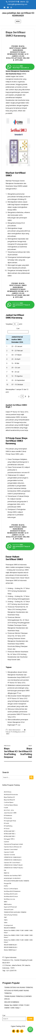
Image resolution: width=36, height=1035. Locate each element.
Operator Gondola (9, 854)
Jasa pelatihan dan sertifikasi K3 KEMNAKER (18, 14)
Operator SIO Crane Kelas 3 (12, 862)
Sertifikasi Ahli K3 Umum (11, 896)
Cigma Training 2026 (18, 1026)
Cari (3, 1015)
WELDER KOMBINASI (9, 928)
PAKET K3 (6, 873)
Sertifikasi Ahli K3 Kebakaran (12, 891)
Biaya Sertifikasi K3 (9, 800)
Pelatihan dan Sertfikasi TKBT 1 (13, 875)
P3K (5, 870)
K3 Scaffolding (8, 826)
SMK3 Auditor (8, 904)
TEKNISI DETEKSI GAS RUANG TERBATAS (15, 912)
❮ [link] (19, 396)
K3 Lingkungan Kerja (10, 821)
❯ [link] (28, 396)
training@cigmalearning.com (17, 4)
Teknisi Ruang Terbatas (10, 915)
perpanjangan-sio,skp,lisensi (12, 878)
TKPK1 (5, 922)
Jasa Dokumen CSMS (10, 813)
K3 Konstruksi (8, 818)
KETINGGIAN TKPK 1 (9, 836)
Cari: (18, 328)
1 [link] (22, 396)
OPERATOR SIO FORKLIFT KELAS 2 (13, 868)
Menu (18, 21)
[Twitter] (8, 7)
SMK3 (7, 734)
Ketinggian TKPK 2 (9, 839)
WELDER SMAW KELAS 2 (10, 947)
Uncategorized (8, 925)
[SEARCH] (31, 777)
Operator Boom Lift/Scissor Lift (12, 847)
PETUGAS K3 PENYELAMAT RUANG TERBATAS (16, 881)
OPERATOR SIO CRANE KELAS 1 (12, 857)
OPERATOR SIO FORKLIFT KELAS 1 (13, 865)
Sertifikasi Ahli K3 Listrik (10, 894)
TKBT (5, 917)
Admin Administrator (15, 730)
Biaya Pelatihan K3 (9, 797)
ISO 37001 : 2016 (9, 810)
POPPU (6, 886)
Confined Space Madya (11, 805)
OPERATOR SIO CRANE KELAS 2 (13, 860)
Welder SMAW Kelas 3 (10, 950)
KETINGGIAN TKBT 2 (9, 834)
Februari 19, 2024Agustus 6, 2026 (15, 732)
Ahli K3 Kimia (7, 792)
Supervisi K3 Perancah (10, 907)
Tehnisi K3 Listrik (8, 909)
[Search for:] (16, 777)
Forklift (6, 807)
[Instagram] (11, 7)
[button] (9, 339)
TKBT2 (5, 920)
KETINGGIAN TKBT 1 (9, 831)
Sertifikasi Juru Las (9, 899)
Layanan (6, 841)
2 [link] (25, 396)
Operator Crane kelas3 (10, 849)
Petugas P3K (7, 883)
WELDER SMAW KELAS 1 (10, 945)
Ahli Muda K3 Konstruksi (11, 794)
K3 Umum (6, 828)
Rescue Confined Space (11, 888)
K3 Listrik (6, 823)
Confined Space (8, 802)
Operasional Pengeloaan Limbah (13, 844)
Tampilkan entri (14, 324)
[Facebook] (4, 7)
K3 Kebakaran (8, 815)
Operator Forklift (9, 852)
